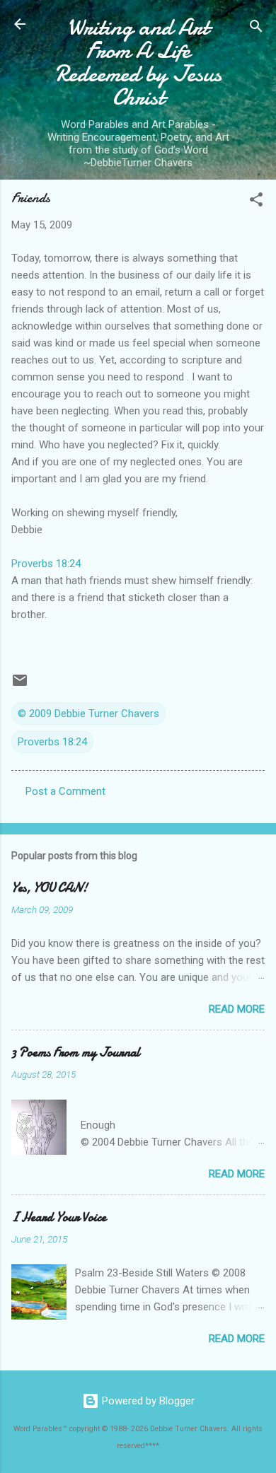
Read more (237, 1009)
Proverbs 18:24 (46, 563)
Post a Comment (65, 791)
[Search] (256, 28)
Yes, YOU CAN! (49, 888)
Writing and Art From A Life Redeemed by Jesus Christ (138, 62)
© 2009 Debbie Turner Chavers (88, 713)
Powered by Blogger (147, 1401)
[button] (256, 202)
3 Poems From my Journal (75, 1052)
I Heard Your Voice (58, 1217)
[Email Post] (19, 685)
